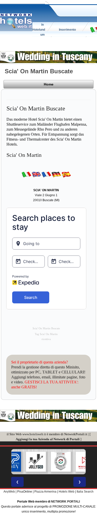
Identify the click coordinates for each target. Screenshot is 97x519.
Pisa (20, 491)
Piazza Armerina (45, 491)
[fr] (46, 174)
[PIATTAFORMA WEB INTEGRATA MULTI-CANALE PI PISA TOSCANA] (52, 462)
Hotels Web (66, 491)
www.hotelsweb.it (34, 434)
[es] (66, 174)
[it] (26, 174)
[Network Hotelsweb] (16, 21)
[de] (56, 174)
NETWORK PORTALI (65, 501)
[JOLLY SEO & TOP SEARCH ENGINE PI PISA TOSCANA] (27, 462)
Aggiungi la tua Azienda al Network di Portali (48, 439)
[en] (36, 174)
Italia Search (85, 491)
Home (48, 84)
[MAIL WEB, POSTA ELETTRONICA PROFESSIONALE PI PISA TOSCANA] (77, 462)
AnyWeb (9, 491)
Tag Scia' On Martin (46, 334)
